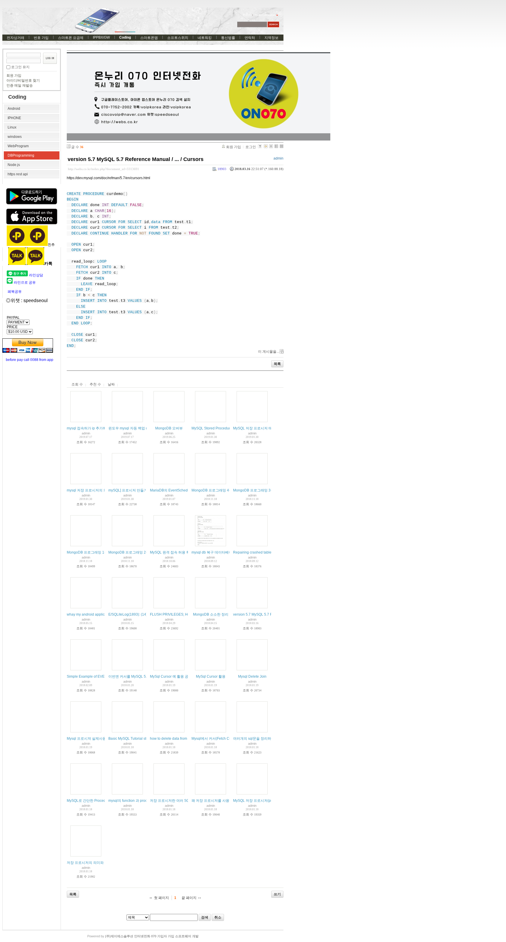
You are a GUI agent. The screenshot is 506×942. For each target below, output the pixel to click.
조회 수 (77, 384)
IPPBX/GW (101, 37)
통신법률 (228, 38)
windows (15, 137)
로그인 (250, 147)
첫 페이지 (161, 898)
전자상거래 (15, 38)
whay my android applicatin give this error (100, 614)
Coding (125, 37)
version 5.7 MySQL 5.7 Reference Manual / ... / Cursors (136, 159)
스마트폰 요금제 (70, 38)
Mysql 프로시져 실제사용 (86, 739)
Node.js (14, 165)
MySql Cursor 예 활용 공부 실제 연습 (179, 676)
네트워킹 (205, 38)
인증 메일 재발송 (19, 85)
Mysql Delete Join (252, 676)
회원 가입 (13, 75)
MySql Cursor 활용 (210, 676)
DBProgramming (21, 155)
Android (14, 109)
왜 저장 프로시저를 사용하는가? (217, 801)
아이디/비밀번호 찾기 (23, 80)
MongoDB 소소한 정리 (210, 614)
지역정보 (271, 38)
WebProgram (18, 146)
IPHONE (14, 118)
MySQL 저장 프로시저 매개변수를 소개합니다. (269, 428)
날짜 (111, 384)
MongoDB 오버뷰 (169, 428)
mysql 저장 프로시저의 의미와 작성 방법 (98, 490)
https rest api (18, 174)
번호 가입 (41, 38)
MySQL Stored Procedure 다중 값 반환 (222, 428)
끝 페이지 (189, 898)
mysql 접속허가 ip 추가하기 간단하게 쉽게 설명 (104, 428)
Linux (12, 127)
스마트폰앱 (149, 38)
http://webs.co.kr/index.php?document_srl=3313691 (103, 169)
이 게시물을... (268, 352)
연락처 (250, 38)
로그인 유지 (20, 67)
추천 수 (95, 384)
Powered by (143, 936)
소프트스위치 (177, 38)
